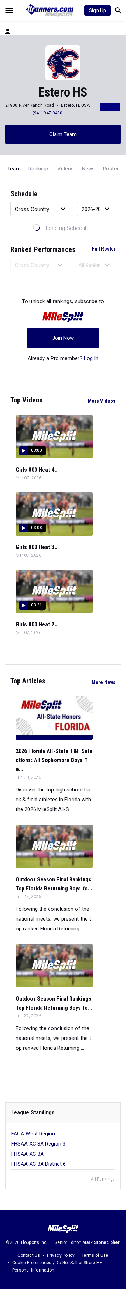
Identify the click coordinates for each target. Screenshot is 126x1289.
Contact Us (29, 1255)
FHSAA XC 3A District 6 (38, 1164)
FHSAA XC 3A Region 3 (38, 1144)
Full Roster (103, 249)
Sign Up (97, 10)
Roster (111, 168)
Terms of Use (95, 1255)
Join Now (63, 338)
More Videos (101, 401)
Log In (91, 358)
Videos (65, 168)
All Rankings (103, 1179)
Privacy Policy (61, 1255)
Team (14, 168)
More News (103, 682)
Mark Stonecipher (101, 1242)
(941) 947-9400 (47, 113)
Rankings (39, 168)
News (88, 168)
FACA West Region (33, 1133)
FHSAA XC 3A (27, 1154)
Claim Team (63, 134)
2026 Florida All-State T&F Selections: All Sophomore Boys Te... (54, 760)
